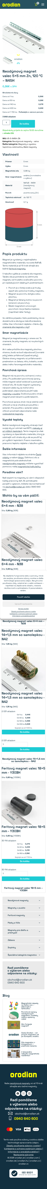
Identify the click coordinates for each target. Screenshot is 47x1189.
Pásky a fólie (14, 922)
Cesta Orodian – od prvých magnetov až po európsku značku (30, 1034)
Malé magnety (30, 147)
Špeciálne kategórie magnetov (22, 955)
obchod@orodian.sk (15, 486)
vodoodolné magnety (13, 414)
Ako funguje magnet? (26, 1025)
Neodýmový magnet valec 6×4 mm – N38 (23, 622)
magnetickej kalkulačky (29, 466)
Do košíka (24, 123)
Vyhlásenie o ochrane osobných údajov (23, 614)
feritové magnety (17, 268)
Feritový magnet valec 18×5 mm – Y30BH (23, 889)
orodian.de (11, 1160)
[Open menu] (42, 4)
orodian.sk (20, 1157)
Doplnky (12, 947)
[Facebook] (18, 1093)
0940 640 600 (16, 982)
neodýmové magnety (20, 1083)
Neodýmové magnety (18, 900)
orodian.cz (35, 1160)
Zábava (11, 940)
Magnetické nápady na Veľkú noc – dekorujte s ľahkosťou (29, 1005)
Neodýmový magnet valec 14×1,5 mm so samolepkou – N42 (23, 760)
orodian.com (32, 1157)
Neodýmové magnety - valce (25, 141)
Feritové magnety (16, 915)
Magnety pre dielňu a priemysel (18, 931)
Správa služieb (23, 609)
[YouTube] (23, 1093)
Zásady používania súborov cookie (23, 611)
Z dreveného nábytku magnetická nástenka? (30, 1053)
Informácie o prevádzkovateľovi (23, 616)
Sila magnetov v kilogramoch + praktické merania (29, 1044)
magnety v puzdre (11, 393)
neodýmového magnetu (14, 463)
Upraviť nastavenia (23, 604)
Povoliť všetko (23, 597)
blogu (21, 457)
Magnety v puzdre (16, 908)
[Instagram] (29, 1093)
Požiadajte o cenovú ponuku (31, 112)
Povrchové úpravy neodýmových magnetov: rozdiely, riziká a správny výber (29, 1015)
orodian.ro (23, 1163)
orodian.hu (23, 1160)
